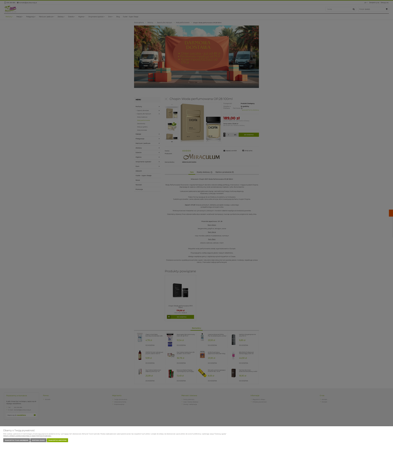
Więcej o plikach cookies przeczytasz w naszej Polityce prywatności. (27, 436)
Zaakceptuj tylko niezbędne (16, 440)
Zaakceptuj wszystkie (57, 440)
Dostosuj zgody (38, 440)
